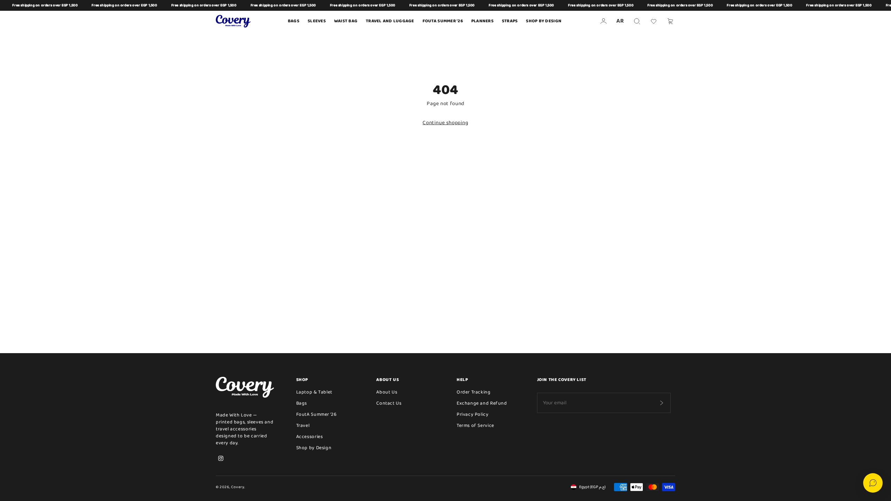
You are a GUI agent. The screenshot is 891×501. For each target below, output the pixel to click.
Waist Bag (345, 21)
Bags (301, 403)
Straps (510, 21)
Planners (482, 21)
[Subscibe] (661, 403)
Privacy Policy (473, 414)
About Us (386, 392)
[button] (637, 21)
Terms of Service (475, 425)
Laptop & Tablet (314, 392)
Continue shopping (445, 123)
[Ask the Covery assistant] (873, 483)
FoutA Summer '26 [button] (443, 21)
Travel (303, 425)
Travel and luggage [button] (390, 21)
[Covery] (233, 21)
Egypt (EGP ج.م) (592, 487)
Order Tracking (474, 392)
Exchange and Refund (482, 403)
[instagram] (220, 458)
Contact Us (388, 403)
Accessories (309, 436)
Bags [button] (293, 21)
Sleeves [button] (317, 21)
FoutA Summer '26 (316, 414)
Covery (237, 487)
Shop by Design (543, 21)
